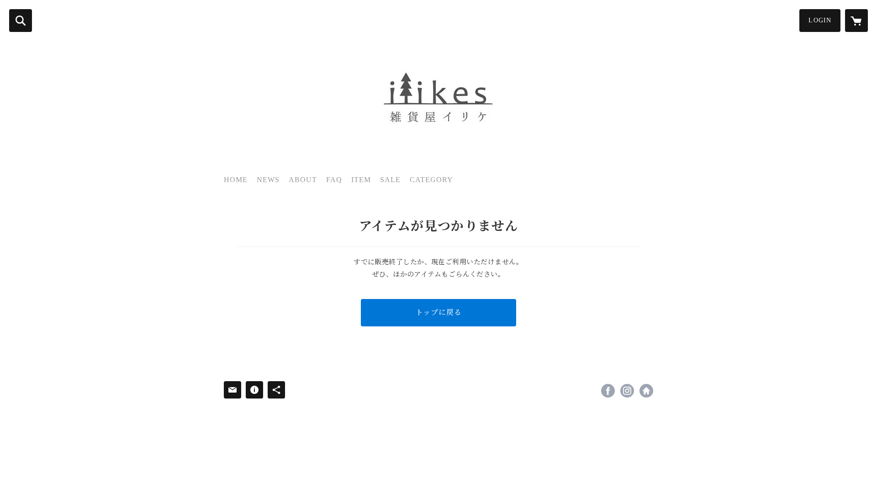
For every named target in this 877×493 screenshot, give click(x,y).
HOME (236, 180)
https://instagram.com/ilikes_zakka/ (627, 391)
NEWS (268, 180)
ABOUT (303, 180)
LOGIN (819, 20)
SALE (390, 180)
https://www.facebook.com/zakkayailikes (608, 391)
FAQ (334, 180)
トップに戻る (439, 312)
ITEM (361, 180)
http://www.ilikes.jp (646, 391)
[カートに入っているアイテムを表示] (856, 20)
